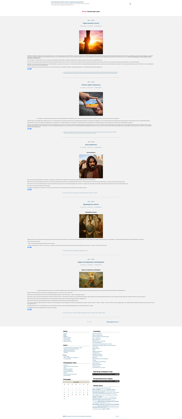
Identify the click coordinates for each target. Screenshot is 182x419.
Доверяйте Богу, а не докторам (98, 341)
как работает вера (96, 398)
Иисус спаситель (103, 389)
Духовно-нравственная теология (112, 72)
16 (64, 392)
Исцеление (66, 73)
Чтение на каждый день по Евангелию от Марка (73, 347)
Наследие (74, 312)
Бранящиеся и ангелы (91, 204)
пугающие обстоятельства (99, 407)
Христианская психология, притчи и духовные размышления (67, 1)
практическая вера (102, 406)
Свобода (65, 372)
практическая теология (114, 406)
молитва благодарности (84, 192)
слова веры (108, 407)
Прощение (66, 365)
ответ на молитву (108, 402)
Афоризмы (66, 352)
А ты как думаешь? (67, 358)
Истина (72, 133)
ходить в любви (106, 409)
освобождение (83, 312)
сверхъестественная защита (112, 73)
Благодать (94, 388)
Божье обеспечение (92, 72)
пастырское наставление (112, 404)
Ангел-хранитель (91, 144)
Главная (65, 333)
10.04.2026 (91, 26)
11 (72, 390)
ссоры (86, 250)
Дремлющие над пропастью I (69, 350)
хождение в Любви (101, 312)
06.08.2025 (91, 264)
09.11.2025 (91, 147)
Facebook (65, 336)
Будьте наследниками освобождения (91, 262)
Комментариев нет (98, 26)
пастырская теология (103, 73)
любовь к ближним (104, 398)
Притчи (92, 141)
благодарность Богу (76, 192)
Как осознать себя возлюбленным (70, 374)
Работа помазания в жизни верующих (71, 366)
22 (87, 392)
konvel (85, 87)
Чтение (92, 20)
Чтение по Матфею (67, 337)
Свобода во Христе (94, 312)
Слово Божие (89, 133)
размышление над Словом (81, 133)
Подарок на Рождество (97, 351)
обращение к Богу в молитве (100, 402)
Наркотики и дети (96, 348)
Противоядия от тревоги (97, 355)
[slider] (117, 374)
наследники (79, 312)
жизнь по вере (97, 397)
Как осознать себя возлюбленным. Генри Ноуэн (102, 344)
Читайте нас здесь (96, 366)
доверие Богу (103, 395)
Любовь (113, 389)
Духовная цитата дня (67, 341)
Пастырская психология (95, 73)
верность (85, 132)
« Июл (64, 398)
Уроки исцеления (95, 363)
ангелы (65, 72)
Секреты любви (116, 392)
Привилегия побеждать (68, 368)
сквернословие (82, 250)
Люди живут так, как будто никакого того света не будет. (104, 345)
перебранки (75, 250)
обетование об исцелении (86, 73)
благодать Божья (114, 393)
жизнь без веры (115, 395)
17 (68, 392)
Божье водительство (85, 72)
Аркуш (85, 26)
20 (79, 392)
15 (87, 390)
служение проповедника (113, 407)
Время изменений (67, 375)
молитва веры (113, 398)
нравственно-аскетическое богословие (74, 73)
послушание (94, 406)
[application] (105, 374)
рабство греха (88, 312)
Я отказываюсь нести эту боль (98, 367)
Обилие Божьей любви (110, 390)
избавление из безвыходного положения (109, 132)
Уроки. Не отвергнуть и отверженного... (71, 357)
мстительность (90, 192)
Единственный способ (91, 23)
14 (83, 390)
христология (94, 133)
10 (68, 390)
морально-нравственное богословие (101, 399)
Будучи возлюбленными (68, 371)
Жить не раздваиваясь (68, 370)
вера (97, 395)
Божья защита (98, 72)
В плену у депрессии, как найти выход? (100, 336)
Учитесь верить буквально (91, 85)
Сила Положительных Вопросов (99, 361)
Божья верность (80, 132)
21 (83, 392)
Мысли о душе (95, 347)
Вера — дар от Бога (96, 338)
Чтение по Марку (66, 338)
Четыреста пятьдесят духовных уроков (71, 348)
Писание (75, 133)
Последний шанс (95, 352)
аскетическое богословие (77, 72)
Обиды (65, 367)
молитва (109, 398)
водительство (104, 72)
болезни (93, 395)
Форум (64, 335)
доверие (99, 395)
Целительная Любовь (96, 364)
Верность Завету (90, 132)
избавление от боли (67, 133)
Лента (89, 20)
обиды (93, 402)
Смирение (95, 192)
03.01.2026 (91, 87)
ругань (78, 250)
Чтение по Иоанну (66, 340)
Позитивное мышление (109, 392)
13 (79, 390)
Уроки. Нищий (66, 356)
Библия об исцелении (96, 333)
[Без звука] (115, 374)
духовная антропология (109, 395)
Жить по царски (96, 389)
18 (72, 392)
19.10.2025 (91, 207)
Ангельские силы (69, 72)
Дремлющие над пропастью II (69, 351)
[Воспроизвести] (93, 374)
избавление (100, 132)
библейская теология (73, 132)
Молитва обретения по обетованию (99, 390)
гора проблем (95, 132)
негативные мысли (94, 401)
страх (118, 407)
